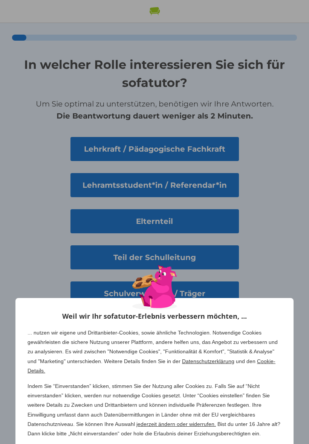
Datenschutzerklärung (208, 361)
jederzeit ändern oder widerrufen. (176, 424)
